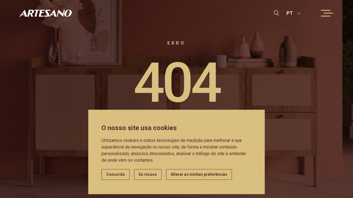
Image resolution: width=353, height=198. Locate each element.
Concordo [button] (115, 174)
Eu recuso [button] (148, 174)
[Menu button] (325, 13)
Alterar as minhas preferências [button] (199, 174)
